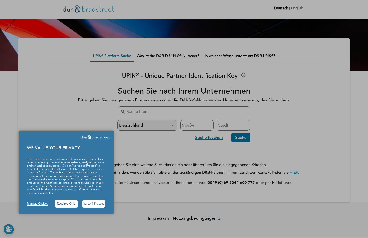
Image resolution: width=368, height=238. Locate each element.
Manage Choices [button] (37, 203)
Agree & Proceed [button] (94, 203)
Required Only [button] (66, 203)
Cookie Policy (45, 193)
